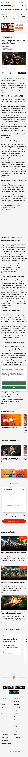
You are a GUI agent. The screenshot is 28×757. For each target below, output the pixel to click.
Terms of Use (4, 737)
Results (3, 707)
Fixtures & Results (9, 9)
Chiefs (13, 106)
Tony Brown (18, 264)
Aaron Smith (8, 266)
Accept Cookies (14, 387)
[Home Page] (7, 6)
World (15, 720)
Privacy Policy (4, 734)
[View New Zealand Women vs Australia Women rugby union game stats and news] (23, 17)
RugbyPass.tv (17, 704)
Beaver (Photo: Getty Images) (9, 68)
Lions (2, 330)
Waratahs (4, 393)
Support (16, 734)
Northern (16, 713)
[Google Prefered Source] (21, 73)
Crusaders (15, 108)
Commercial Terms (6, 743)
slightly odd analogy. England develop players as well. (11, 647)
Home (2, 701)
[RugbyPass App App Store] (8, 687)
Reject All (14, 383)
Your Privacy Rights (14, 379)
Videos (3, 714)
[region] (14, 378)
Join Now (16, 701)
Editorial (16, 742)
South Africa (19, 350)
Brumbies (21, 348)
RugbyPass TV (18, 9)
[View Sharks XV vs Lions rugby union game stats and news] (5, 17)
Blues (23, 150)
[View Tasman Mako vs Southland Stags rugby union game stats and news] (14, 17)
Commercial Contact (17, 738)
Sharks (6, 280)
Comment (6, 73)
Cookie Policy (4, 740)
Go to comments (8, 653)
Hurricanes (6, 110)
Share (12, 73)
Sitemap (3, 717)
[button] (26, 9)
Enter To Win (19, 28)
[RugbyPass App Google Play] (20, 687)
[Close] (25, 367)
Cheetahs (21, 191)
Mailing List (17, 707)
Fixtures (3, 704)
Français (16, 726)
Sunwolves (16, 294)
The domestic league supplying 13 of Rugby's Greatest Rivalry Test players (10, 640)
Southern (16, 717)
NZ (15, 723)
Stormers (13, 148)
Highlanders (16, 164)
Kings (2, 282)
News (2, 9)
